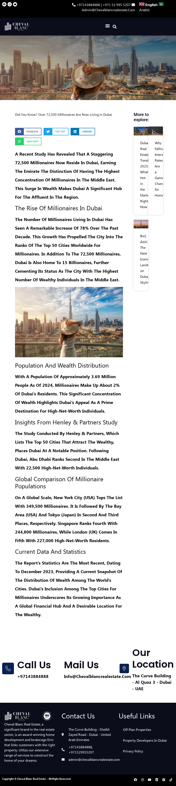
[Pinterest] (164, 780)
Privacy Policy (133, 751)
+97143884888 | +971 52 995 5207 (104, 4)
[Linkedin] (157, 780)
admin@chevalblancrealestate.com (108, 10)
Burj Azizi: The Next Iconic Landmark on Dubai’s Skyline (147, 259)
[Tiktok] (171, 780)
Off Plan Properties (137, 729)
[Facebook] (4, 4)
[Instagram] (10, 4)
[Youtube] (15, 4)
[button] (107, 25)
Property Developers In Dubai (145, 740)
